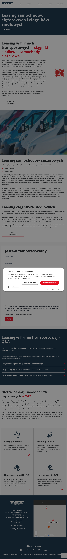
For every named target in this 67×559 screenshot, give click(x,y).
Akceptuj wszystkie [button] (49, 283)
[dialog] (33, 279)
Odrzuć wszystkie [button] (30, 283)
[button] (14, 287)
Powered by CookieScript (53, 289)
